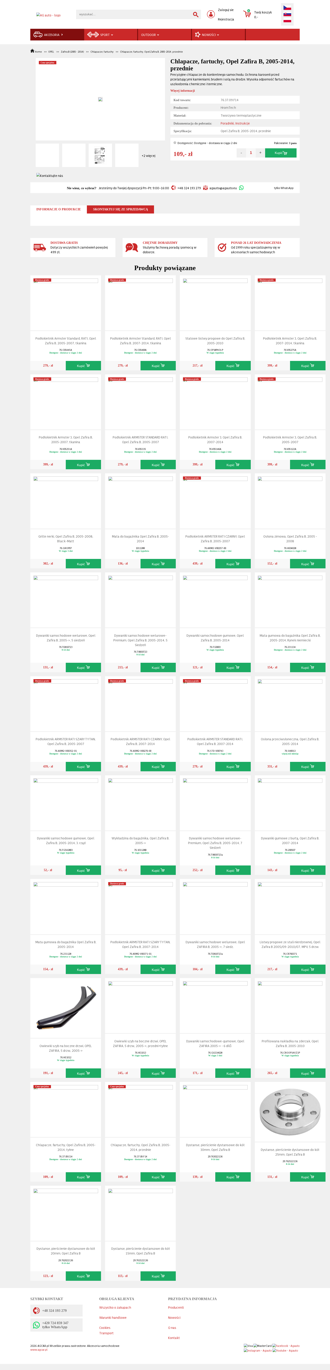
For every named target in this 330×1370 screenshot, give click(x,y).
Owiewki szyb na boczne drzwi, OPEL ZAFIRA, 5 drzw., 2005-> (66, 1048)
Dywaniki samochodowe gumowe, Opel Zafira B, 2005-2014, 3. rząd (65, 840)
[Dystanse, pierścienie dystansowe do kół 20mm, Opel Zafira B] (65, 1212)
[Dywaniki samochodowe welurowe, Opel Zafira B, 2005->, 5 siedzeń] (65, 599)
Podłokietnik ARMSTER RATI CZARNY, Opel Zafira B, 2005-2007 (215, 538)
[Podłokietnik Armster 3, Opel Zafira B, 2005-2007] (290, 400)
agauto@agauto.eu (223, 187)
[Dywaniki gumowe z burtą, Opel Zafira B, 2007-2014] (290, 801)
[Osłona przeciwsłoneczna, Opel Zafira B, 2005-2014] (290, 702)
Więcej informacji (182, 90)
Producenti (176, 1307)
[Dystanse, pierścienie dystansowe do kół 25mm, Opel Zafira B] (290, 1110)
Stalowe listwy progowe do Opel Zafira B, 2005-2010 (215, 340)
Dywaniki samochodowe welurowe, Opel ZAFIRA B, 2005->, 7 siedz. (215, 944)
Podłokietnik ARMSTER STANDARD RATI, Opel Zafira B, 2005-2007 (140, 439)
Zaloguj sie (226, 9)
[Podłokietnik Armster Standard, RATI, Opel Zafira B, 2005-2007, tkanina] (65, 302)
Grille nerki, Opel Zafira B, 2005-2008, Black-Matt (65, 538)
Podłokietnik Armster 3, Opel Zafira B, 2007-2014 (215, 439)
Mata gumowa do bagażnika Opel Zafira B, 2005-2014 (65, 944)
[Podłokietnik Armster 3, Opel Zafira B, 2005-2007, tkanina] (65, 400)
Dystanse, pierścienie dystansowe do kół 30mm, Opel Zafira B (215, 1147)
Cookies (104, 1327)
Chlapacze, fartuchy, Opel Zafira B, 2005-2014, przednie (151, 51)
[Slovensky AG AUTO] (287, 14)
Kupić (279, 153)
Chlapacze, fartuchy (102, 51)
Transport (106, 1332)
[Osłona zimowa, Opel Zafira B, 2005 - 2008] (290, 500)
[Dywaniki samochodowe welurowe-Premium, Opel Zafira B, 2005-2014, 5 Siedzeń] (140, 599)
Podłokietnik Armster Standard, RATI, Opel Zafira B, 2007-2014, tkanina (140, 340)
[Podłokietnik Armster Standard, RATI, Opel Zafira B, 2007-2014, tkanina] (140, 302)
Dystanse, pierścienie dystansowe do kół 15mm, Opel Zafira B (140, 1250)
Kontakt (174, 1337)
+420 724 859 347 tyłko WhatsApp (55, 1325)
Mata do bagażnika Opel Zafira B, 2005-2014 (140, 538)
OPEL (51, 51)
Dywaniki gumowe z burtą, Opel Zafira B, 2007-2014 (290, 840)
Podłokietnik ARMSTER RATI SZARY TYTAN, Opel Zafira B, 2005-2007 (66, 741)
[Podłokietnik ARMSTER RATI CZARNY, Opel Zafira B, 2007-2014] (140, 702)
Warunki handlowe (113, 1317)
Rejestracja (226, 19)
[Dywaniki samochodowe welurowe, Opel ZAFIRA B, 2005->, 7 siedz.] (215, 905)
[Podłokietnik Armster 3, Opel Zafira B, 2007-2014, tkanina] (290, 302)
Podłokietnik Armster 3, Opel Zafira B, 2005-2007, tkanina (66, 439)
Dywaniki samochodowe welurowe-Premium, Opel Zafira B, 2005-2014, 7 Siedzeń (215, 843)
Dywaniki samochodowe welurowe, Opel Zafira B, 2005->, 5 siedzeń (65, 637)
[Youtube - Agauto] (285, 1349)
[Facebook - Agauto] (286, 1345)
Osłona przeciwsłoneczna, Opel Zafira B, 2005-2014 (290, 741)
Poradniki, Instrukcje (235, 123)
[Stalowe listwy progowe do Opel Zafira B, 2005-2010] (215, 302)
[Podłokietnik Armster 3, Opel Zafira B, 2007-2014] (215, 400)
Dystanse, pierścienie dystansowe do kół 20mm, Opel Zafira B (66, 1250)
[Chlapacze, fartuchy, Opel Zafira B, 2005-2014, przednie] (140, 1108)
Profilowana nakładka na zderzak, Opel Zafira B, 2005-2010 (290, 1043)
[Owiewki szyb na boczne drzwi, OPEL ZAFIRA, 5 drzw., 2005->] (65, 1007)
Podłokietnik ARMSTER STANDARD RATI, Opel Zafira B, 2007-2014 (215, 741)
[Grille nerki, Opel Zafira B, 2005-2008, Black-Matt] (65, 500)
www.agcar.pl (39, 1349)
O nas (172, 1327)
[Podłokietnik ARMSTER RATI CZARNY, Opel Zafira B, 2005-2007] (215, 500)
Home (38, 51)
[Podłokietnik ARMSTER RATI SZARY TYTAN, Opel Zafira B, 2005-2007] (65, 702)
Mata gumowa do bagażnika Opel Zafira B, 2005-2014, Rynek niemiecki (290, 637)
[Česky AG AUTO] (287, 8)
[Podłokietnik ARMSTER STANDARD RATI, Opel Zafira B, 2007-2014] (215, 702)
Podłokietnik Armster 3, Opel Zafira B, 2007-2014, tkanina (290, 340)
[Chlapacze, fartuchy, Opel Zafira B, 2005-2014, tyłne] (65, 1108)
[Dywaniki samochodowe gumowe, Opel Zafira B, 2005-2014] (215, 599)
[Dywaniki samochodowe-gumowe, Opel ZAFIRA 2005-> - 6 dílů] (215, 1004)
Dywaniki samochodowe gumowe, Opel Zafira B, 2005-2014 (215, 637)
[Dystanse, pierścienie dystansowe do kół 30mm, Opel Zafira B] (215, 1108)
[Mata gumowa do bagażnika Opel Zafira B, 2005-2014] (65, 905)
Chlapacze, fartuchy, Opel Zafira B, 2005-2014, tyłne (66, 1147)
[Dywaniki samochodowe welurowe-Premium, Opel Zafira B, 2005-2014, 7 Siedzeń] (215, 801)
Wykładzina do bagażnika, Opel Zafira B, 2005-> (140, 840)
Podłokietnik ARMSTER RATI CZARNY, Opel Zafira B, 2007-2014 (140, 741)
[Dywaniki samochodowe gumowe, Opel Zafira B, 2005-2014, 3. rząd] (65, 801)
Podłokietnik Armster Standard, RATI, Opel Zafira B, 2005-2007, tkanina (65, 340)
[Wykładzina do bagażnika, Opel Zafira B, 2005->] (140, 801)
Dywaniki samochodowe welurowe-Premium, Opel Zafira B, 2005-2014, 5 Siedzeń (140, 640)
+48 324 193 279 (189, 187)
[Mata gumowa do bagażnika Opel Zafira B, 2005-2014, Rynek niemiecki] (290, 599)
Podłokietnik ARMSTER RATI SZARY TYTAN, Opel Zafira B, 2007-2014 (140, 944)
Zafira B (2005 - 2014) (72, 51)
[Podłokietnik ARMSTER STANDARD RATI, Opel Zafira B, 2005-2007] (140, 400)
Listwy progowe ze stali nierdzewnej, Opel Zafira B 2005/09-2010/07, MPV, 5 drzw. (290, 944)
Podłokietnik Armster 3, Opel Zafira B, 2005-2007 (290, 439)
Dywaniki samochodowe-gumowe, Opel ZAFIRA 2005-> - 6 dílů (215, 1043)
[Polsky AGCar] (287, 20)
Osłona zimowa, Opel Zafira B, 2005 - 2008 (290, 538)
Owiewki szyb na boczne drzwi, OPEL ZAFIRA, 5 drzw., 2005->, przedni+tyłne (140, 1043)
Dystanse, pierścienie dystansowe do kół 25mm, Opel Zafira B (290, 1151)
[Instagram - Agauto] (258, 1349)
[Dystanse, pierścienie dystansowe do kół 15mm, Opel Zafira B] (140, 1212)
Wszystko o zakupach (115, 1307)
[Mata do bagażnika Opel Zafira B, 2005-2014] (140, 500)
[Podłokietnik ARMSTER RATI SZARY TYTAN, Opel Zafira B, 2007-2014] (140, 905)
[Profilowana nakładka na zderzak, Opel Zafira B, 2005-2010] (290, 1004)
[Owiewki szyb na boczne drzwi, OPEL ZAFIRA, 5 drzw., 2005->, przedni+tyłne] (140, 1004)
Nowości (174, 1317)
